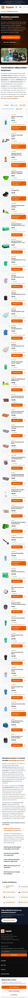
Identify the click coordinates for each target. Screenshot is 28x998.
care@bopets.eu (15, 939)
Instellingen (14, 994)
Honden (6, 11)
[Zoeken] (24, 7)
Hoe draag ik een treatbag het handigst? (12, 872)
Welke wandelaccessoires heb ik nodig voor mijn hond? (12, 829)
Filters (6, 105)
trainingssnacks (15, 796)
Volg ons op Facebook (7, 942)
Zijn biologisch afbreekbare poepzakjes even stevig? (12, 848)
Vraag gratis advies (9, 920)
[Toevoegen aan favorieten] (9, 115)
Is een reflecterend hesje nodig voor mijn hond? (11, 860)
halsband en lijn (22, 88)
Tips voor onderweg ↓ (10, 42)
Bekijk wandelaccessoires (11, 37)
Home (2, 11)
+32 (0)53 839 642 (5, 939)
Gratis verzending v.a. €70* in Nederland (14, 1)
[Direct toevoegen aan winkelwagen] (24, 234)
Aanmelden (14, 955)
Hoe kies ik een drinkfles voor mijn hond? (11, 854)
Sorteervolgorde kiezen (8, 108)
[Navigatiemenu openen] (16, 7)
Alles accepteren (14, 987)
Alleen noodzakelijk (14, 991)
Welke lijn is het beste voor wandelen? (12, 866)
